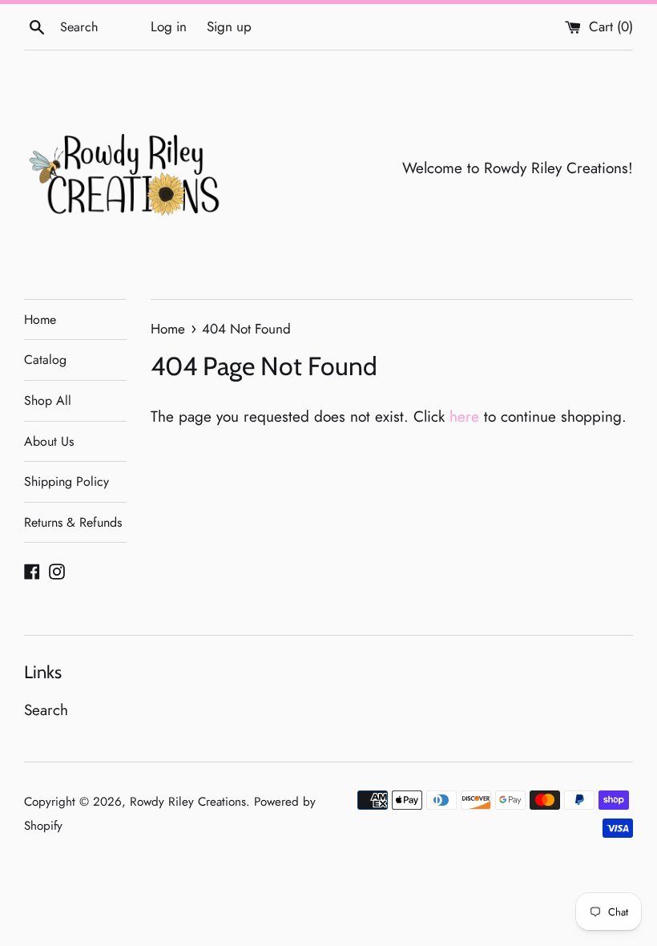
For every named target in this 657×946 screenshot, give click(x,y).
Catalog (45, 359)
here (464, 416)
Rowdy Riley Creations (188, 802)
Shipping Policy (66, 481)
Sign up (229, 26)
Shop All (47, 400)
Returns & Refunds (73, 522)
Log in (169, 26)
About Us (49, 441)
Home (40, 319)
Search (46, 710)
